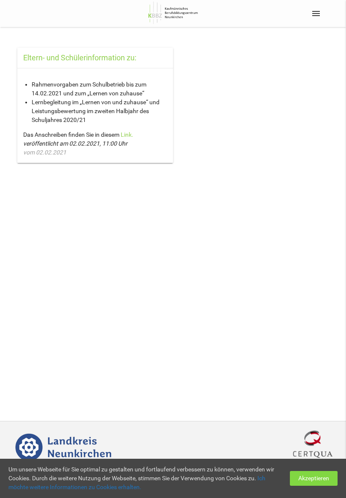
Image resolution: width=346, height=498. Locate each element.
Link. (126, 134)
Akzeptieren (313, 478)
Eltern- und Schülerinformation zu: (79, 57)
